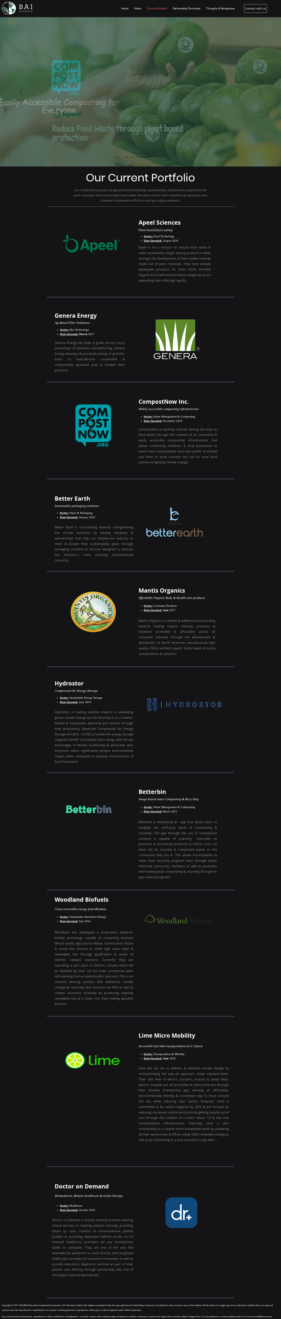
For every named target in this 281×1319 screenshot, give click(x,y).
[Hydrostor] (140, 157)
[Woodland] (147, 157)
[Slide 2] (130, 157)
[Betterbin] (144, 157)
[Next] (260, 91)
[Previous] (21, 91)
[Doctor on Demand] (154, 157)
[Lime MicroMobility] (150, 157)
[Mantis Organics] (137, 157)
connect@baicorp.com (262, 1316)
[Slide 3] (133, 157)
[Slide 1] (126, 157)
